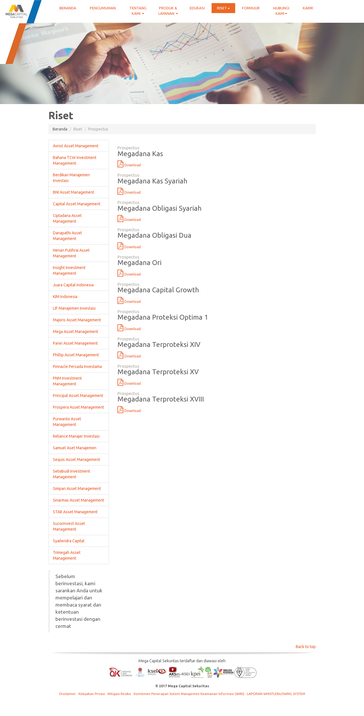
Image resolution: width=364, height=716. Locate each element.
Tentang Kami (137, 10)
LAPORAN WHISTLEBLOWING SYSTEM (276, 694)
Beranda (67, 8)
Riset (222, 8)
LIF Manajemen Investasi (74, 308)
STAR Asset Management (75, 512)
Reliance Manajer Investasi (76, 436)
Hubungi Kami (281, 10)
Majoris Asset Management (77, 320)
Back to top (306, 646)
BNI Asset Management (73, 192)
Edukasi (197, 8)
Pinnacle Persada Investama (77, 366)
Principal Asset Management (78, 395)
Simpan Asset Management (77, 488)
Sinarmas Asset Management (78, 500)
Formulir (251, 8)
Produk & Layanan (167, 10)
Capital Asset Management (76, 204)
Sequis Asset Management (76, 459)
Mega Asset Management (75, 331)
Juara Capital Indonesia (73, 285)
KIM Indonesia (65, 296)
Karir (308, 8)
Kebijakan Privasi (92, 694)
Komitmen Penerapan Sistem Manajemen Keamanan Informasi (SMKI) (189, 694)
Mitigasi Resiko (119, 694)
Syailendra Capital (68, 541)
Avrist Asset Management (75, 146)
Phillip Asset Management (76, 355)
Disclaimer (68, 694)
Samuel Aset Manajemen (74, 448)
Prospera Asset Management (78, 407)
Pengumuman (103, 8)
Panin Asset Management (75, 343)
